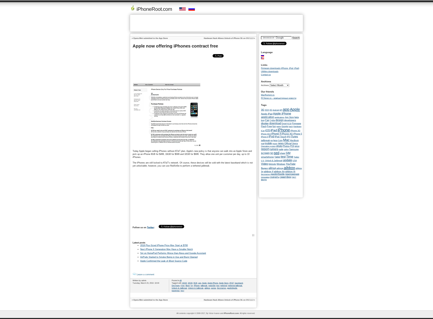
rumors (273, 149)
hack (291, 126)
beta (296, 117)
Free (183, 286)
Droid (284, 123)
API (280, 110)
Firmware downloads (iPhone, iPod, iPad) (280, 68)
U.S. (263, 161)
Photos (286, 146)
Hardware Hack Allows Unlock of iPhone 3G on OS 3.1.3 (228, 38)
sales (286, 149)
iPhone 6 (264, 137)
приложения (292, 174)
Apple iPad (266, 113)
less (275, 140)
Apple (204, 283)
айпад (272, 168)
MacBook (294, 140)
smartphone (267, 157)
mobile (268, 143)
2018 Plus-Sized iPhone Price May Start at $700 (164, 245)
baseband (239, 283)
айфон (207, 288)
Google (284, 126)
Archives (265, 85)
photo (279, 146)
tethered (223, 286)
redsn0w (211, 286)
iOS (267, 130)
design (280, 120)
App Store (289, 117)
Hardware (297, 126)
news (281, 143)
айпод (280, 168)
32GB (190, 283)
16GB (184, 283)
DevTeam (176, 286)
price (297, 146)
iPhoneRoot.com (153, 9)
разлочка (175, 291)
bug (263, 120)
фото (264, 179)
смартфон (285, 176)
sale (281, 149)
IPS (288, 137)
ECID (289, 124)
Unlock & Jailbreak (179, 288)
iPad (273, 130)
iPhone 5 (297, 134)
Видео (264, 168)
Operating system (268, 146)
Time (289, 156)
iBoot (188, 286)
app (199, 283)
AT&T (231, 283)
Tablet (277, 157)
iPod (271, 136)
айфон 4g (279, 171)
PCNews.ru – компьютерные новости (278, 98)
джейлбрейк (232, 288)
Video (264, 164)
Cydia (272, 120)
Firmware (296, 123)
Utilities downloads (269, 71)
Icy (192, 286)
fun (274, 126)
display (265, 123)
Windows (281, 164)
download (275, 123)
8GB (195, 283)
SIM (288, 153)
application (267, 117)
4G (270, 110)
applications (279, 117)
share (282, 153)
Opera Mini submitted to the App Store (150, 38)
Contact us (266, 75)
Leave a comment (145, 274)
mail (262, 144)
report (265, 149)
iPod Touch (281, 136)
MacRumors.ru (268, 95)
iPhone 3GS (266, 134)
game (278, 126)
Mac (286, 140)
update (287, 160)
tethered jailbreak (235, 286)
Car (267, 120)
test (217, 286)
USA (295, 160)
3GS (267, 110)
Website (272, 164)
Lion (280, 140)
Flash (263, 126)
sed (276, 153)
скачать (274, 176)
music (274, 144)
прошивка (265, 177)
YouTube (290, 163)
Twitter (150, 227)
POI (292, 146)
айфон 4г (290, 171)
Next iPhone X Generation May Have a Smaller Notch (166, 249)
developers (290, 120)
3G (262, 110)
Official (288, 143)
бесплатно (221, 288)
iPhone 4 (276, 133)
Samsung (294, 149)
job (271, 140)
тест (182, 291)
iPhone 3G (295, 130)
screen (265, 153)
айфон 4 (268, 171)
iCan (263, 131)
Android (276, 110)
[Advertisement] (216, 23)
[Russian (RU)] (264, 55)
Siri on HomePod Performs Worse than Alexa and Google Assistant (173, 253)
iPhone (197, 286)
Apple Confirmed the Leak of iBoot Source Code (163, 261)
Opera (295, 143)
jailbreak (204, 286)
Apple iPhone (213, 283)
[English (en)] (264, 58)
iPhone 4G (287, 133)
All (180, 280)
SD (271, 153)
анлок (213, 288)
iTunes (294, 136)
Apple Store (224, 283)
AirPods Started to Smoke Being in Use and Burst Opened (169, 257)
